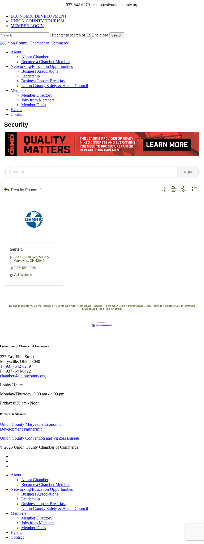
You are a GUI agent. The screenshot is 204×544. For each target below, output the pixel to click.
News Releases (43, 305)
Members (18, 513)
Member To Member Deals (109, 305)
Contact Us (171, 305)
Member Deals (33, 527)
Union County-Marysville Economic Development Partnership (30, 426)
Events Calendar (66, 305)
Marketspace (136, 305)
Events (16, 532)
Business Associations (39, 494)
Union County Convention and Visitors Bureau (39, 438)
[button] (6, 190)
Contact (17, 537)
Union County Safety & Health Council (54, 508)
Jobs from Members (37, 523)
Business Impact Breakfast (43, 503)
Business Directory (20, 305)
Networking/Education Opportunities (42, 489)
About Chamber (34, 479)
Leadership (30, 499)
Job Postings (154, 305)
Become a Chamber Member (45, 484)
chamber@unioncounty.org (23, 376)
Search (116, 35)
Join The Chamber (111, 308)
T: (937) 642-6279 (15, 366)
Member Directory (36, 518)
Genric (16, 249)
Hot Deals (85, 305)
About (16, 475)
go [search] (190, 172)
